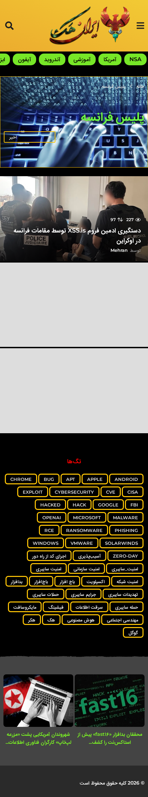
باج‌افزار (41, 581)
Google (108, 504)
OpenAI (51, 517)
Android (126, 479)
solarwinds (121, 543)
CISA (132, 492)
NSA (135, 59)
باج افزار (67, 581)
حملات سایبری (45, 594)
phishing (126, 530)
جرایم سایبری (83, 594)
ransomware (84, 530)
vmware (82, 543)
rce (49, 530)
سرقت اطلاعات (89, 607)
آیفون (24, 59)
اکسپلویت (96, 581)
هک (51, 620)
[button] (140, 25)
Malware (125, 517)
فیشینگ (56, 607)
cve (110, 492)
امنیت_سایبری (125, 568)
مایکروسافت (24, 607)
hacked (50, 504)
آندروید (52, 59)
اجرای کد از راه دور (49, 556)
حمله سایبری (126, 607)
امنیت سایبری (48, 568)
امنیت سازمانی (86, 568)
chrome (21, 479)
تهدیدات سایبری (123, 594)
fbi (134, 504)
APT (70, 479)
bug (49, 479)
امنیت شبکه (127, 581)
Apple (95, 479)
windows (46, 543)
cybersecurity (74, 492)
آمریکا (110, 59)
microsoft (87, 517)
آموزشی (82, 59)
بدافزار (16, 581)
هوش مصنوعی (81, 620)
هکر (31, 620)
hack (79, 504)
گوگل (133, 632)
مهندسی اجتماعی (122, 620)
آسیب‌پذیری (89, 556)
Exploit (33, 492)
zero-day (125, 556)
